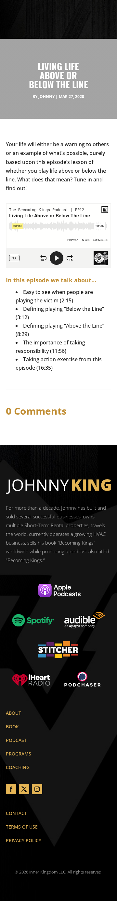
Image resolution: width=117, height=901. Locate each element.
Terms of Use (22, 827)
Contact (16, 813)
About (13, 713)
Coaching (18, 767)
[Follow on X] (24, 789)
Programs (18, 754)
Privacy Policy (23, 840)
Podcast (16, 740)
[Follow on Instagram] (37, 789)
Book (12, 726)
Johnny (46, 96)
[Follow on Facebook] (11, 789)
